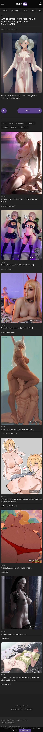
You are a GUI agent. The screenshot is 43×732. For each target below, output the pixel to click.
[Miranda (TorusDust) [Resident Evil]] (21, 602)
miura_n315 (20, 123)
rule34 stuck (28, 709)
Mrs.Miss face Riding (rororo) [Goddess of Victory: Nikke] (19, 200)
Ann (4, 123)
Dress (11, 123)
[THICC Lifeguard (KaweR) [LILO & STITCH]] (21, 536)
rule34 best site (16, 709)
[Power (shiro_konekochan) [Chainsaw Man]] (21, 298)
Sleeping (14, 127)
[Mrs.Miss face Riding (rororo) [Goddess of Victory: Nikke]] (21, 163)
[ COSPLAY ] (15, 10)
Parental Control (8, 723)
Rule (21, 4)
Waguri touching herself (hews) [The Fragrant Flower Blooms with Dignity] (20, 679)
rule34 (4, 10)
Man (33, 10)
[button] (2, 4)
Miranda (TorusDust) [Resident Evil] (13, 634)
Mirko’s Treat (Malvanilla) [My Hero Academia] (17, 429)
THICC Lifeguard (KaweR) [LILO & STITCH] (16, 568)
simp (25, 10)
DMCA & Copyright (8, 720)
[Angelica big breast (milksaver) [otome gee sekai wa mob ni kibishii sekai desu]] (21, 466)
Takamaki (24, 127)
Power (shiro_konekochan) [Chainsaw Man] (17, 328)
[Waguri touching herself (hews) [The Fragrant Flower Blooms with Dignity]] (21, 657)
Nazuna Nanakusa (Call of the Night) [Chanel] (17, 265)
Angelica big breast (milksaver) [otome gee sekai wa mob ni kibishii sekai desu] (21, 500)
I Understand (24, 730)
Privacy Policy (22, 720)
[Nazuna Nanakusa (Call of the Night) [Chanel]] (21, 235)
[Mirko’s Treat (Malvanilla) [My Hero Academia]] (21, 380)
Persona (31, 123)
